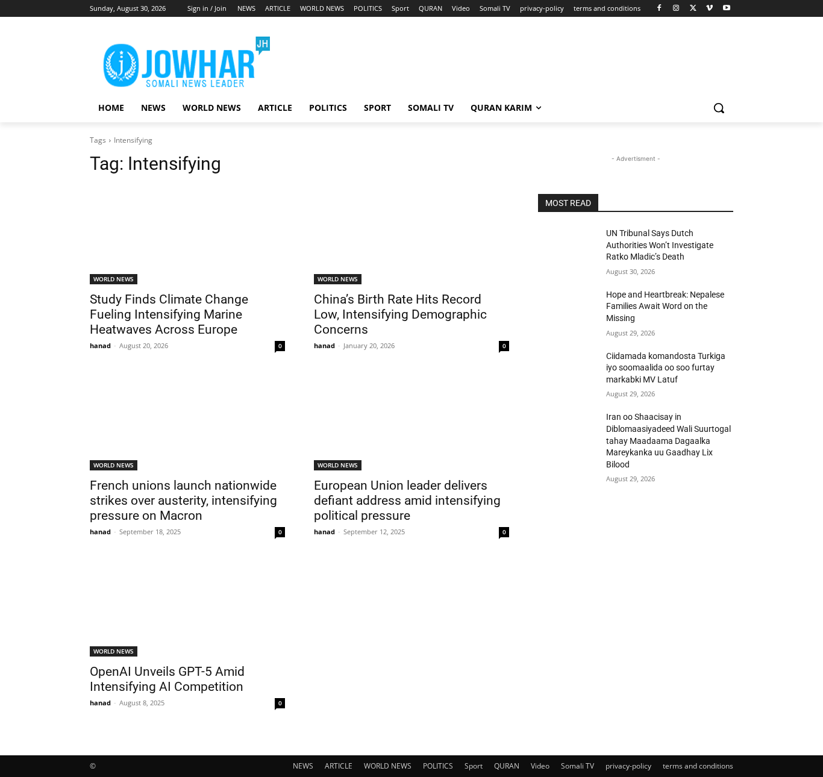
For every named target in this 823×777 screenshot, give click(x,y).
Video (540, 766)
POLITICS (438, 766)
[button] (718, 107)
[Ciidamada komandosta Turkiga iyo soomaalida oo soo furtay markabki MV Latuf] (567, 371)
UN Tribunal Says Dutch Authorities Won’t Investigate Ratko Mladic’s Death (659, 244)
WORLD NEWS (113, 279)
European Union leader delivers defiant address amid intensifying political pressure (407, 500)
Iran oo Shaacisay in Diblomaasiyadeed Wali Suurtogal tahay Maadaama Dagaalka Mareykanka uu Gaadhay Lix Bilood (668, 440)
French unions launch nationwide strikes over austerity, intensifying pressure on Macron (183, 500)
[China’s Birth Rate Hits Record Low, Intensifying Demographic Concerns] (411, 235)
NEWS (303, 766)
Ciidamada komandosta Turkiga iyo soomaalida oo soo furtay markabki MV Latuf (665, 367)
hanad (100, 345)
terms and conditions (698, 766)
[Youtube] (726, 9)
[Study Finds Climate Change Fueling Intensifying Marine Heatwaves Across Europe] (187, 235)
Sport (474, 766)
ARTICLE (338, 766)
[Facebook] (659, 9)
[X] (693, 9)
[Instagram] (676, 9)
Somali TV (577, 766)
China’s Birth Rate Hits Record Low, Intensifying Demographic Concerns (400, 314)
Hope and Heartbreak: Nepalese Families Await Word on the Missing (665, 306)
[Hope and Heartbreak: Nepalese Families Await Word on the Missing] (567, 309)
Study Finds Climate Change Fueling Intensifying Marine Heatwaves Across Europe (169, 314)
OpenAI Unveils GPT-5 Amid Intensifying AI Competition (167, 679)
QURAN (506, 766)
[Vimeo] (709, 9)
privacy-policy (628, 766)
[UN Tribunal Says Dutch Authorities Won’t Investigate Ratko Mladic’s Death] (567, 248)
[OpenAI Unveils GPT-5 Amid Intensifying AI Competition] (187, 608)
